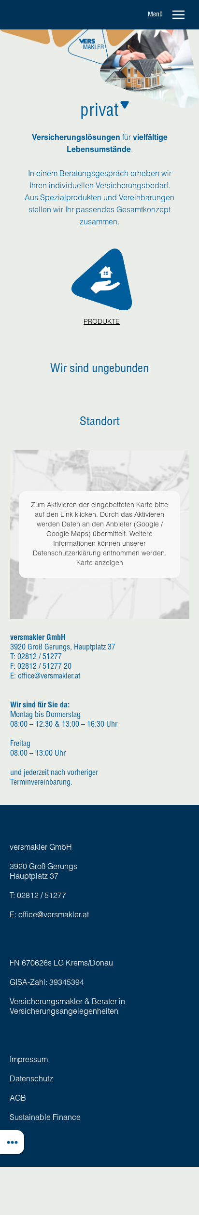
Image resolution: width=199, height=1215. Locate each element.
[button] (169, 14)
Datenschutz (31, 1080)
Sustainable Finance (45, 1118)
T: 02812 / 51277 (38, 896)
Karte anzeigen (99, 563)
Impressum (29, 1060)
